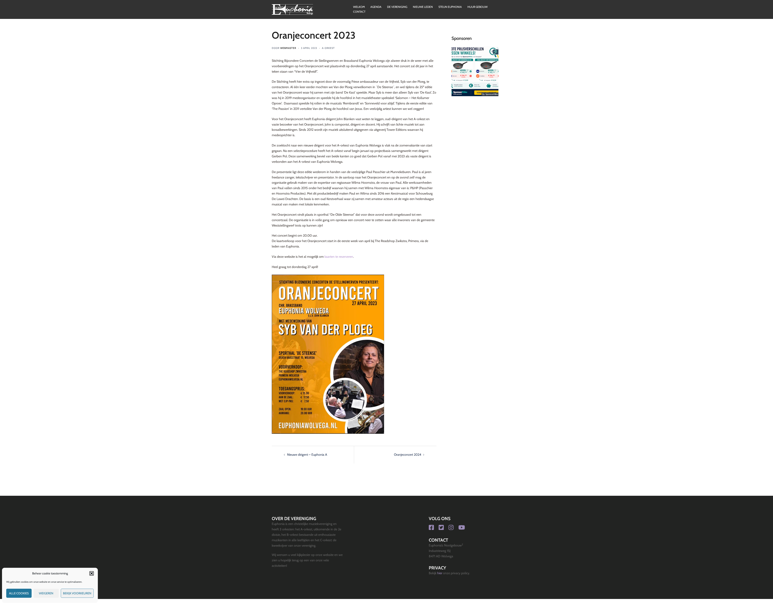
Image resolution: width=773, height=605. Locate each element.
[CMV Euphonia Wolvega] (292, 9)
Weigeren (46, 593)
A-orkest (328, 47)
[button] (92, 573)
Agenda (375, 7)
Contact (359, 11)
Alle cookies (19, 593)
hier (439, 573)
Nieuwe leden (423, 7)
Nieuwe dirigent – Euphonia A (307, 455)
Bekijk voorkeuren (77, 593)
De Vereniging (397, 7)
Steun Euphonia (450, 7)
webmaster (288, 47)
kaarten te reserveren (338, 257)
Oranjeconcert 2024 (407, 455)
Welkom (359, 7)
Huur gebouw (477, 7)
